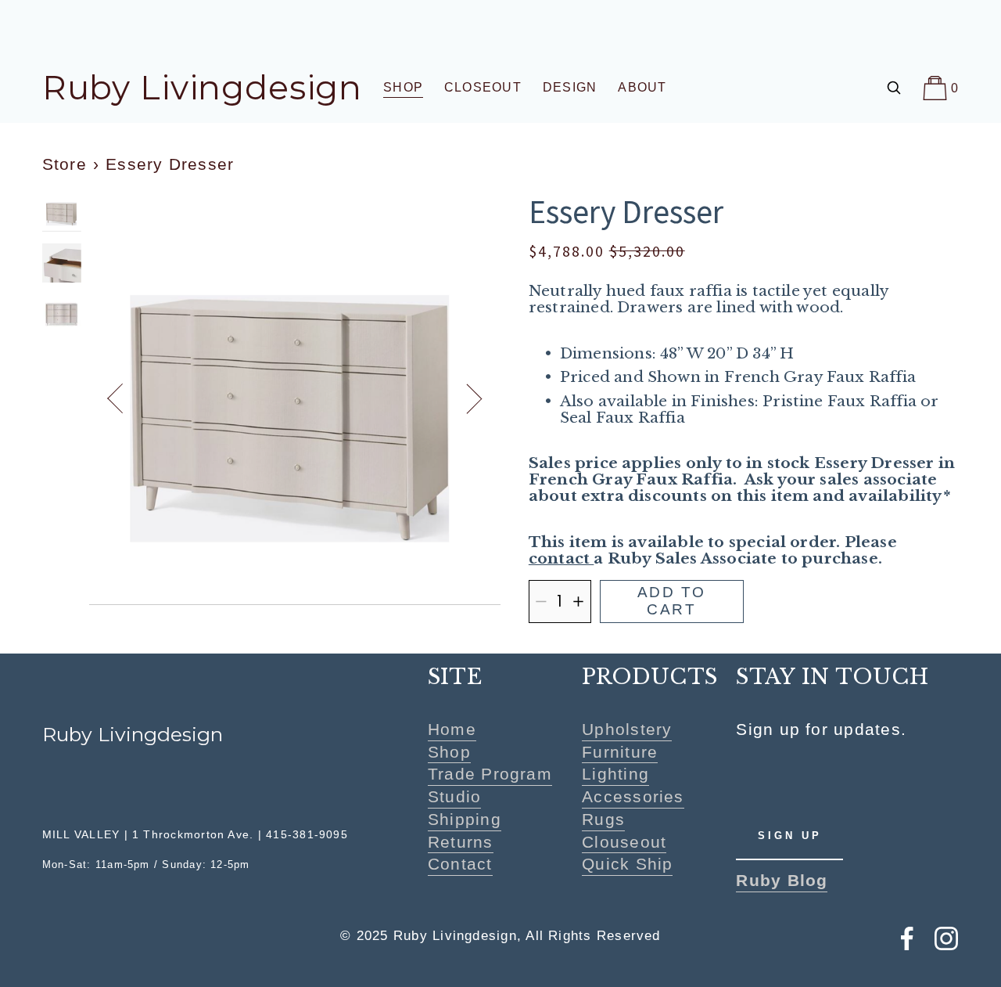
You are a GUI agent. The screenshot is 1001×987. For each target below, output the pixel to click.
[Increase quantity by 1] (578, 601)
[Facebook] (907, 938)
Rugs (603, 819)
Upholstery (627, 729)
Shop (449, 752)
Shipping (464, 819)
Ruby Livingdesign (202, 87)
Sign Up (790, 835)
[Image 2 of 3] (61, 264)
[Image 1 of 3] (61, 214)
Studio (454, 796)
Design (570, 87)
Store (64, 164)
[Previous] (123, 398)
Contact (460, 865)
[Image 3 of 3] (61, 315)
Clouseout (624, 842)
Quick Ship (627, 865)
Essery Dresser (170, 164)
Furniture (620, 752)
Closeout (483, 87)
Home (452, 729)
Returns (460, 842)
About (642, 87)
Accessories (633, 796)
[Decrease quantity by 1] (540, 601)
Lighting (615, 774)
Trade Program (490, 774)
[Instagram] (946, 938)
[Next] (466, 398)
